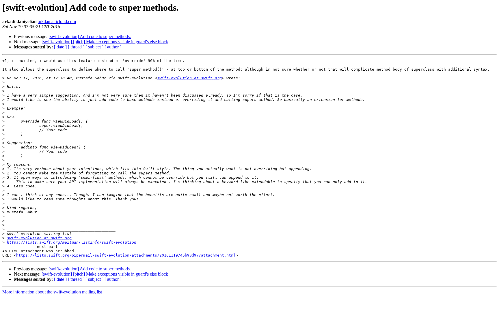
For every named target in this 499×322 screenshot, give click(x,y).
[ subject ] (94, 46)
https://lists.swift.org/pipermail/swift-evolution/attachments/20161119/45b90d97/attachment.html (126, 255)
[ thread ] (76, 46)
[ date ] (60, 46)
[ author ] (113, 46)
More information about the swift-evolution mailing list (52, 291)
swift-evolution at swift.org (189, 78)
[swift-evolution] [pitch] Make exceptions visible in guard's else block (105, 41)
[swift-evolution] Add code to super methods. (90, 36)
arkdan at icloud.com (57, 21)
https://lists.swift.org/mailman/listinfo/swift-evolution (71, 242)
